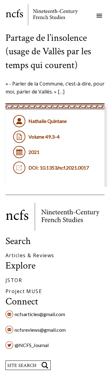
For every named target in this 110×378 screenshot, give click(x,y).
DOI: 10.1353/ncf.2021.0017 (58, 167)
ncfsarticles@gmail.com (40, 314)
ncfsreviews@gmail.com (40, 330)
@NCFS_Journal (32, 345)
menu (99, 15)
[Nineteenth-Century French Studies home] (46, 16)
